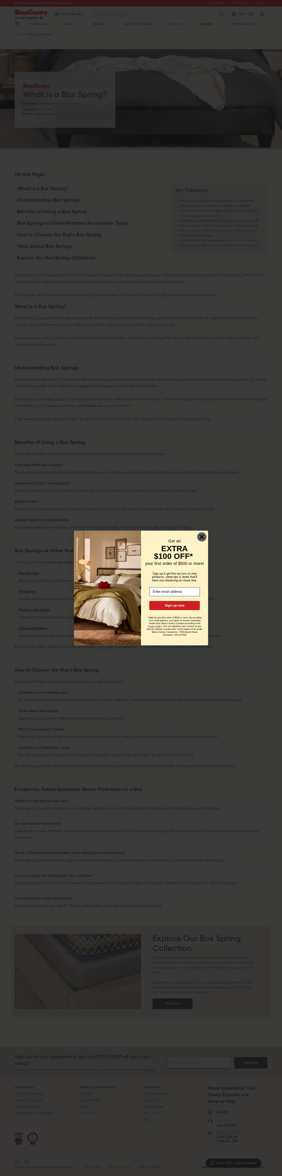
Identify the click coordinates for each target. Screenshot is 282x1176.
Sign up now (174, 605)
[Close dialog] (201, 537)
